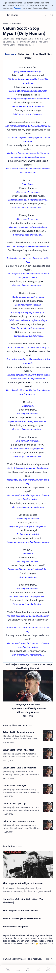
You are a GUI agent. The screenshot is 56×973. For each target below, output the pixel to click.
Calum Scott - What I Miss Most (18, 749)
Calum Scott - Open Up (14, 803)
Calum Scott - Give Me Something (19, 767)
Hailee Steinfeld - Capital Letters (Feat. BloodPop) (24, 901)
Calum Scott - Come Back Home (18, 821)
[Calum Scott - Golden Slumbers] (48, 735)
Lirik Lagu (12, 15)
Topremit (18, 8)
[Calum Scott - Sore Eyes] (48, 789)
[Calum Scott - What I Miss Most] (48, 753)
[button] (47, 15)
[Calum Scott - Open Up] (48, 807)
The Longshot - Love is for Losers (20, 910)
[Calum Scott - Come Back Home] (48, 825)
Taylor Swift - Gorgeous (15, 926)
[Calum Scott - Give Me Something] (48, 771)
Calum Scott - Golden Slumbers (18, 732)
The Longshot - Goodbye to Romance (23, 883)
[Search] (52, 15)
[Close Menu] (52, 5)
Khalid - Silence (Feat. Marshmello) (22, 918)
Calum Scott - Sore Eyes (14, 785)
